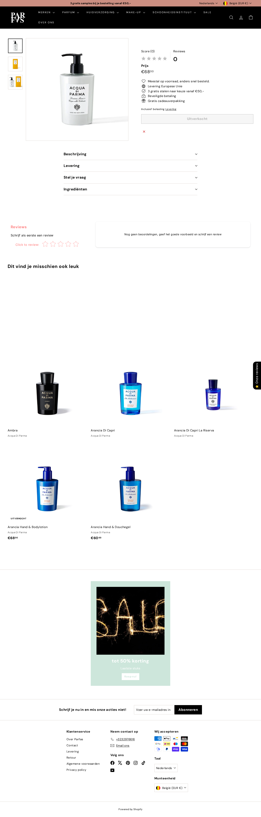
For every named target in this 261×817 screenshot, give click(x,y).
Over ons (46, 22)
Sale (207, 12)
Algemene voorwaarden (83, 764)
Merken (45, 12)
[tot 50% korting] (130, 621)
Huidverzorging (101, 12)
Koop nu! (130, 676)
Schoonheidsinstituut (173, 12)
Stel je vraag (75, 177)
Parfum (69, 12)
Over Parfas (74, 739)
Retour (71, 758)
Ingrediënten (75, 189)
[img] (154, 58)
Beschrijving (75, 154)
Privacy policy (76, 770)
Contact (72, 745)
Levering (170, 109)
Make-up (134, 12)
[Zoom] (77, 89)
